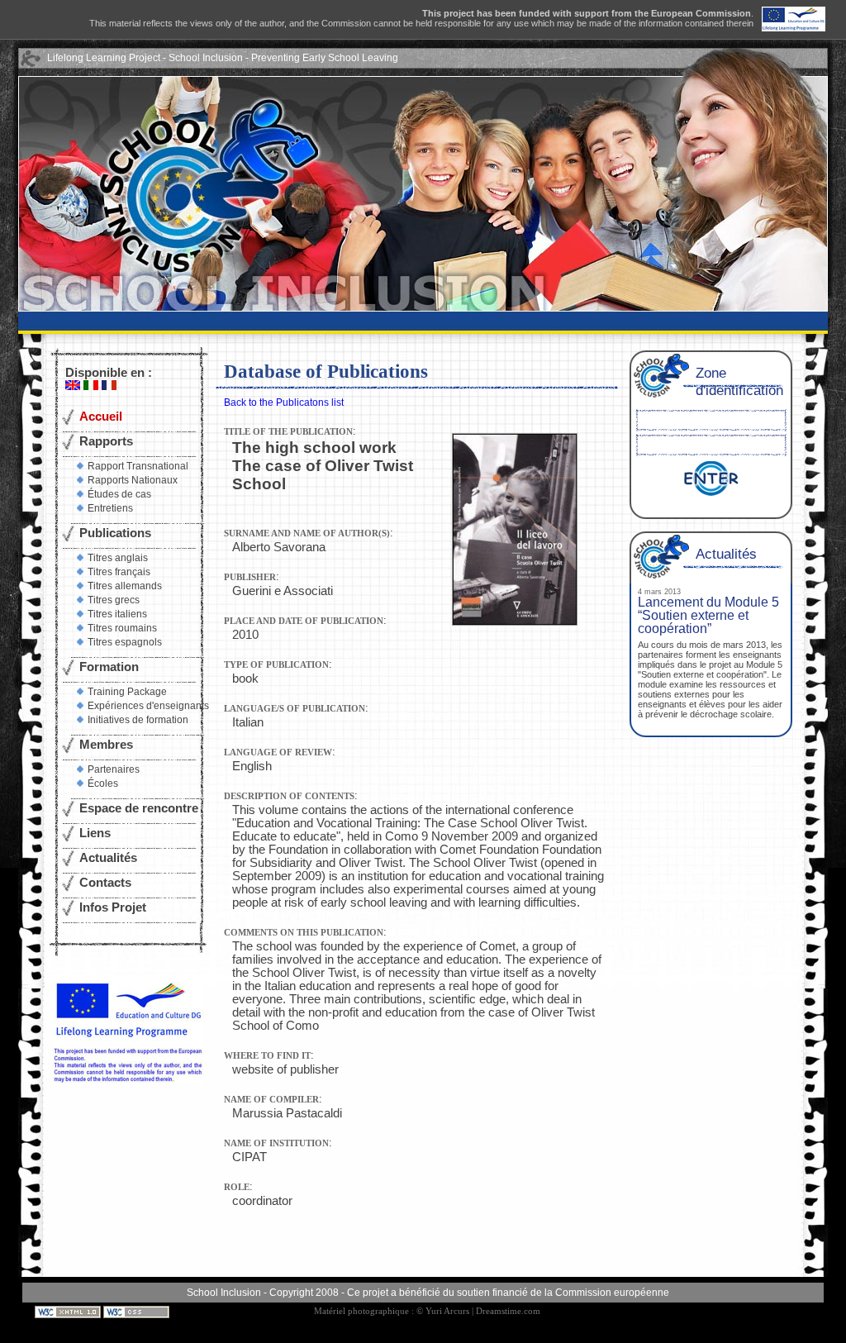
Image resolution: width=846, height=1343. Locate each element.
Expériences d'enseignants (148, 706)
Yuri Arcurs (447, 1311)
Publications (115, 533)
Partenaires (114, 769)
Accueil (100, 416)
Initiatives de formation (138, 720)
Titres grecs (114, 600)
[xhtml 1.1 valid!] (69, 1311)
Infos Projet (112, 907)
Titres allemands (125, 586)
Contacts (105, 882)
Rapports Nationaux (133, 480)
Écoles (103, 783)
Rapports (106, 441)
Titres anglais (118, 558)
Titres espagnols (125, 642)
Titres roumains (122, 628)
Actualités (108, 857)
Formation (109, 667)
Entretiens (110, 508)
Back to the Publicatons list (284, 402)
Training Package (127, 692)
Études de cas (119, 494)
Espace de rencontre (138, 808)
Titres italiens (117, 614)
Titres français (119, 572)
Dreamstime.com (508, 1311)
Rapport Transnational (138, 466)
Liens (95, 833)
